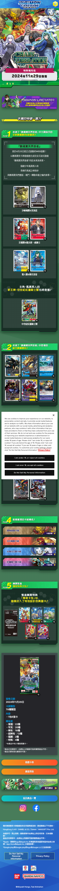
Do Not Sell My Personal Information (29, 473)
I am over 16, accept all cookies (29, 465)
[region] (29, 445)
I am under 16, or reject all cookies (29, 458)
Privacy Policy (44, 450)
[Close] (53, 415)
